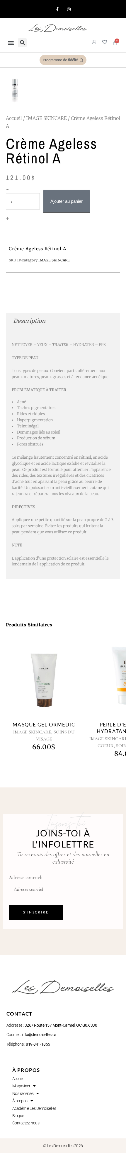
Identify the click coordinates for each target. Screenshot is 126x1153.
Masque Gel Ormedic (44, 725)
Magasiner (21, 1086)
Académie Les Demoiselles (34, 1108)
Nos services (23, 1093)
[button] (11, 43)
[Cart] (115, 43)
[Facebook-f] (57, 9)
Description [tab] (29, 321)
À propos (20, 1100)
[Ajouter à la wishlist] (51, 680)
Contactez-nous (26, 1123)
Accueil (14, 118)
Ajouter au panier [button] (37, 678)
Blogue (18, 1115)
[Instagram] (68, 9)
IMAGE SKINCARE (46, 118)
